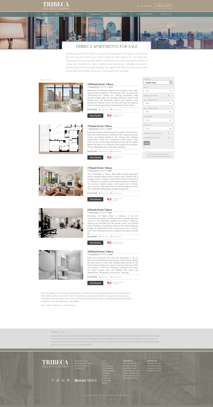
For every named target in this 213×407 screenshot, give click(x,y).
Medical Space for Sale (130, 373)
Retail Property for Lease (131, 376)
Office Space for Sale (130, 366)
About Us (59, 14)
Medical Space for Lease (131, 371)
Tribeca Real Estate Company (55, 364)
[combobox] (158, 91)
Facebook (52, 380)
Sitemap (104, 383)
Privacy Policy (106, 381)
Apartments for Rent (154, 366)
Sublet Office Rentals (130, 368)
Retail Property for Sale (130, 378)
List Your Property (143, 14)
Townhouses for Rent (154, 371)
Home (44, 14)
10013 (110, 87)
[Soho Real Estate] (70, 5)
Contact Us (165, 14)
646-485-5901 (145, 6)
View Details (95, 115)
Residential (77, 14)
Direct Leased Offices (130, 363)
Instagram (68, 380)
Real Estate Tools (118, 14)
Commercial (96, 14)
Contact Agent (163, 6)
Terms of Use (106, 378)
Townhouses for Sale (154, 368)
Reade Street (94, 87)
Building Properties (108, 371)
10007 (110, 129)
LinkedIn (63, 380)
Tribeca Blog (106, 373)
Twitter (58, 380)
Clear (146, 143)
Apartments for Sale (154, 363)
